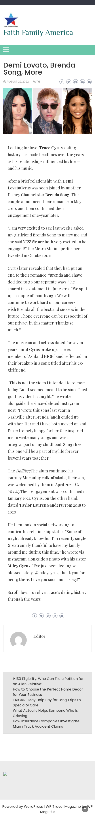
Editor (39, 636)
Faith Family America (38, 32)
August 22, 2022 (18, 81)
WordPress (33, 806)
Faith (36, 81)
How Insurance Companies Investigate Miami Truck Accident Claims (46, 724)
